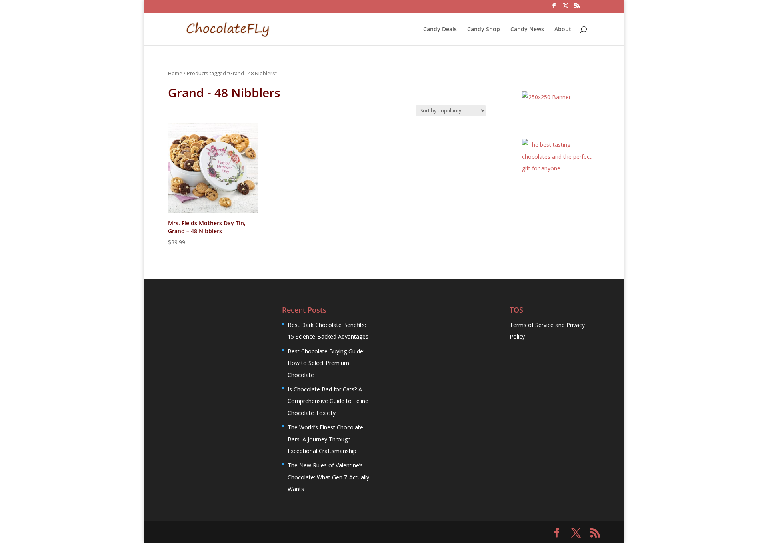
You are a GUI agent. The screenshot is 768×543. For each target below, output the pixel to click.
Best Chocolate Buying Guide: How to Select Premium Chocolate (326, 363)
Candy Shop (483, 29)
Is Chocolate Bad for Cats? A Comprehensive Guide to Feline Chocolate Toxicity (328, 401)
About (562, 29)
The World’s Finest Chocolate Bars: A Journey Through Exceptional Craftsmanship (325, 439)
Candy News (527, 29)
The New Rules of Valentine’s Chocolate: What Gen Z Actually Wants (328, 477)
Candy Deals (440, 29)
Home (175, 73)
